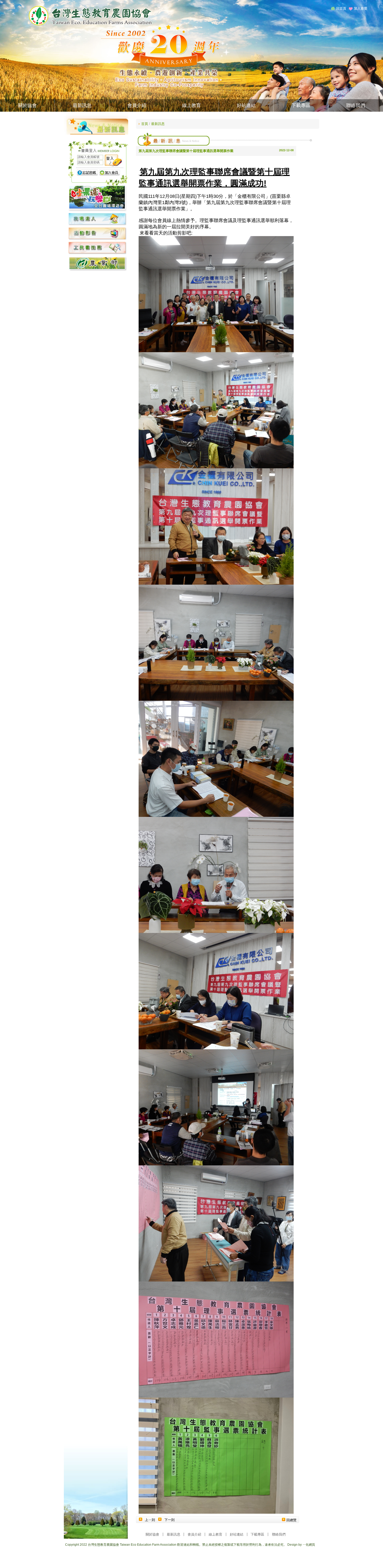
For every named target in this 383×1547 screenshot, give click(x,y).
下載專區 (301, 105)
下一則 (169, 1520)
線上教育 (191, 105)
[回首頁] (90, 25)
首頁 (144, 124)
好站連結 (246, 105)
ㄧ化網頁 (308, 1544)
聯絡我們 (355, 105)
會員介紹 (136, 105)
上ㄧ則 (150, 1520)
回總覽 (291, 1520)
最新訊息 (82, 105)
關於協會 (27, 105)
